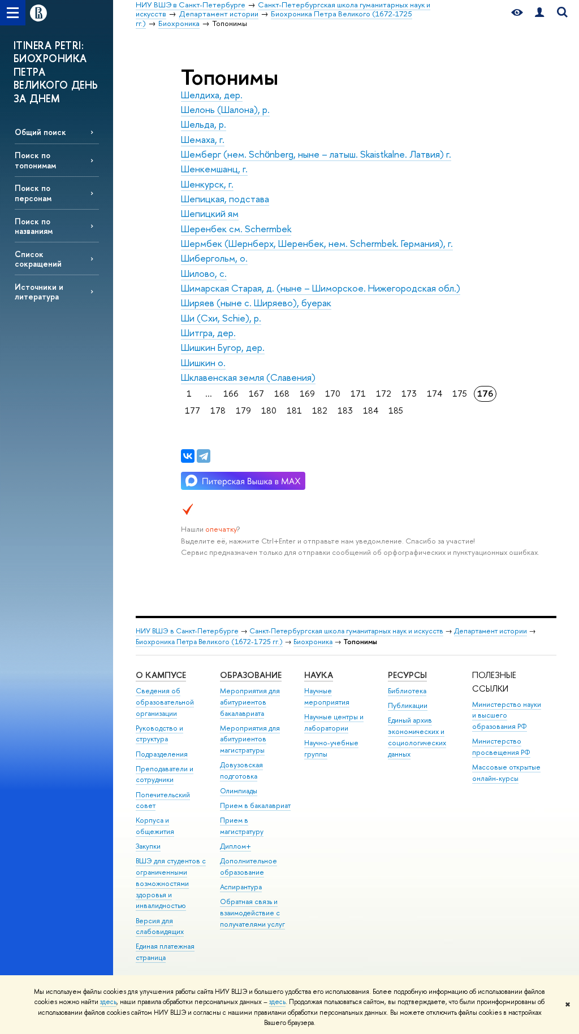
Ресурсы (407, 675)
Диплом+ (235, 846)
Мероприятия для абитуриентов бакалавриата (250, 702)
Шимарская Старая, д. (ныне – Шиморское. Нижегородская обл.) (320, 287)
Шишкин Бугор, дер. (223, 347)
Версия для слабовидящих (160, 926)
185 (395, 410)
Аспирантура (241, 887)
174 (434, 393)
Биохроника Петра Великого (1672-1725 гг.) (209, 641)
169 (307, 393)
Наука (318, 675)
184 (370, 410)
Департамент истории (490, 631)
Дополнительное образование (248, 866)
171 (358, 393)
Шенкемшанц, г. (214, 168)
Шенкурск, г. (207, 183)
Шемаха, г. (202, 139)
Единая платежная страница (165, 951)
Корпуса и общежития (155, 825)
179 (243, 410)
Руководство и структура (159, 733)
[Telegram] (203, 456)
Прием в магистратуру (241, 825)
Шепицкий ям (210, 213)
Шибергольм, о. (214, 257)
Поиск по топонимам (35, 160)
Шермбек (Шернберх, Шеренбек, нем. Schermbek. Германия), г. (317, 243)
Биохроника (312, 641)
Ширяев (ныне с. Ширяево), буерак (256, 302)
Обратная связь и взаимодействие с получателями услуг (252, 913)
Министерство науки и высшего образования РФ (506, 716)
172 (383, 393)
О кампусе (161, 675)
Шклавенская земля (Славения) (248, 377)
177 (192, 410)
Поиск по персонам (33, 193)
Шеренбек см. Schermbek (236, 228)
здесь (108, 1001)
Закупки (148, 846)
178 (218, 410)
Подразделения (162, 754)
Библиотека (407, 691)
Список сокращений (38, 259)
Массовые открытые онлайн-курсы (506, 772)
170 (332, 393)
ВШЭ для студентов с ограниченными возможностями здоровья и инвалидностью (171, 883)
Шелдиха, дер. (212, 94)
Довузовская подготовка (241, 770)
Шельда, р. (203, 124)
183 (345, 410)
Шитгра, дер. (208, 332)
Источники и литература (39, 291)
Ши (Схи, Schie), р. (221, 317)
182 (319, 410)
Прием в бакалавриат (255, 805)
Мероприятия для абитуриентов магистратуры (250, 739)
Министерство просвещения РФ (501, 746)
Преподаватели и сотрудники (164, 774)
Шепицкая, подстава (225, 198)
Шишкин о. (203, 362)
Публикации (407, 705)
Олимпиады (238, 791)
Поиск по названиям (34, 226)
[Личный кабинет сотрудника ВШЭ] (539, 12)
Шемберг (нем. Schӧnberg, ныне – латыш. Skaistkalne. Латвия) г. (316, 153)
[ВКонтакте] (188, 456)
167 (256, 393)
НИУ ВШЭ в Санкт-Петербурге (187, 631)
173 (409, 393)
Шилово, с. (204, 273)
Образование (251, 675)
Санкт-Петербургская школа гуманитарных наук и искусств (346, 631)
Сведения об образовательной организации (165, 702)
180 (268, 410)
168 (282, 393)
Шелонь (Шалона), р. (225, 109)
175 (459, 393)
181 (294, 410)
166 (231, 393)
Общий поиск (40, 132)
